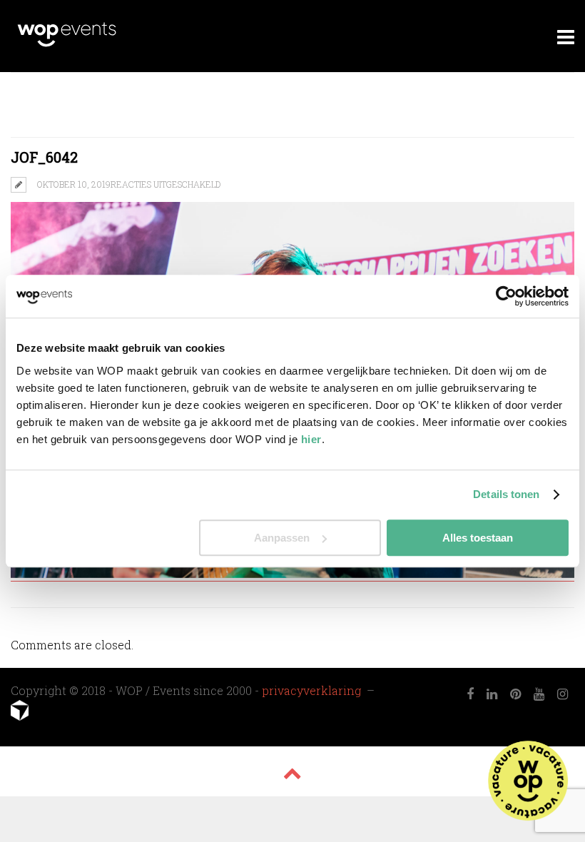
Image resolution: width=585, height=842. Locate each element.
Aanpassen (282, 538)
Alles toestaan (477, 538)
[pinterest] (515, 694)
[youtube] (539, 694)
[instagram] (562, 694)
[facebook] (470, 694)
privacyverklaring (313, 690)
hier (311, 439)
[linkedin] (492, 694)
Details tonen (506, 494)
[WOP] (67, 44)
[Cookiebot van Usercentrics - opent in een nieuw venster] (506, 296)
